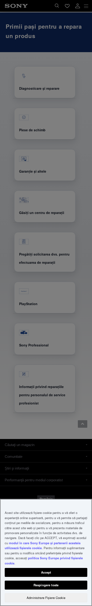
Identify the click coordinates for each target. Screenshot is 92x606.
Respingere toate (46, 585)
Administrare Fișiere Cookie (46, 597)
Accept (46, 572)
